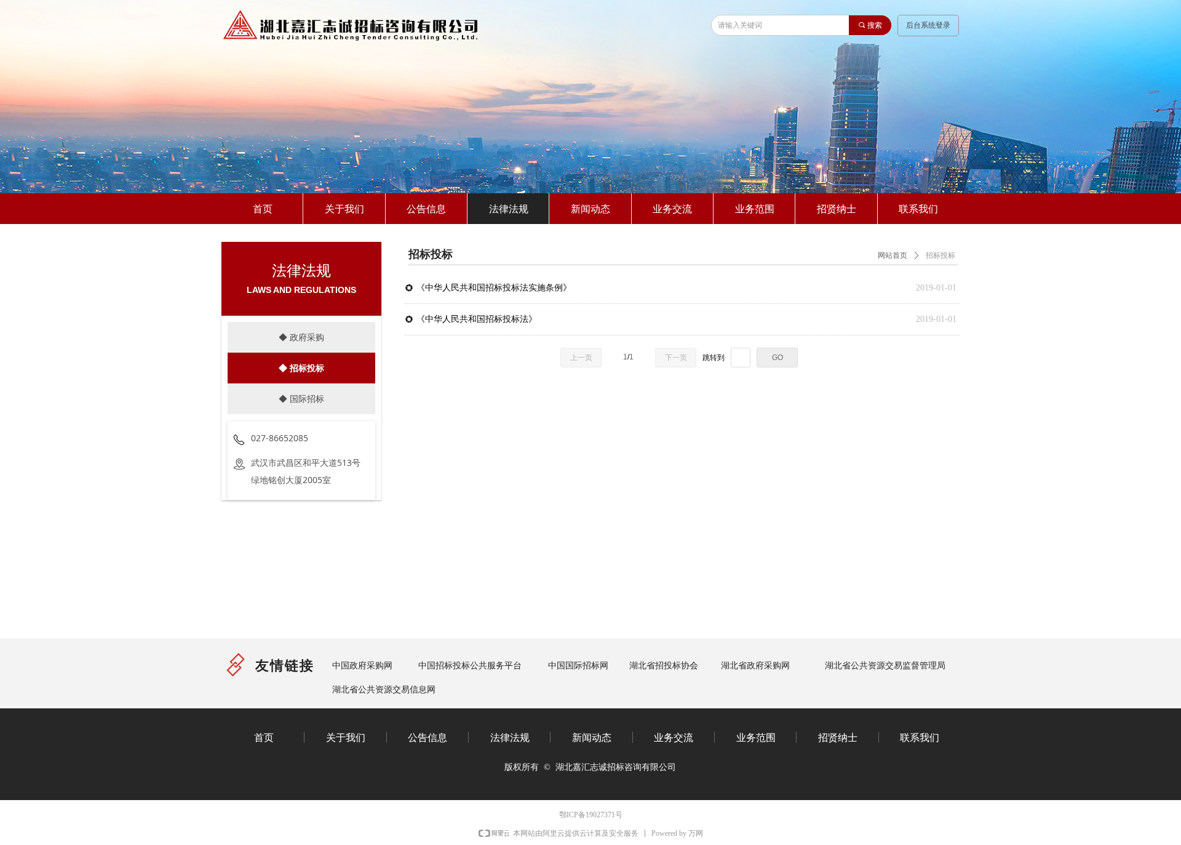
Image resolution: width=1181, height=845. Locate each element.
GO (777, 357)
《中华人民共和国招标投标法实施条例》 (493, 287)
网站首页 (892, 255)
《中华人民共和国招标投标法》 (476, 319)
